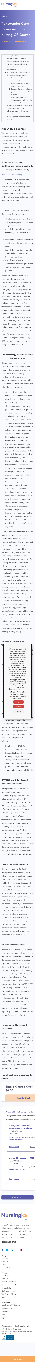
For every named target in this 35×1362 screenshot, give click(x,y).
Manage (18, 711)
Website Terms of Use (9, 1285)
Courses (4, 1311)
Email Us (4, 1279)
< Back (4, 16)
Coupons (4, 1262)
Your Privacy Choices (9, 1294)
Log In (3, 1318)
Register (4, 1314)
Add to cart (14, 1147)
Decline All (18, 706)
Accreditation (6, 1268)
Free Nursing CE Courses (10, 1305)
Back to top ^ (17, 1197)
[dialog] (18, 681)
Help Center (6, 1276)
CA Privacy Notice (8, 1291)
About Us (4, 1258)
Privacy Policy (6, 1288)
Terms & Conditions (8, 1282)
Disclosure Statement (10, 175)
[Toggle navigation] (32, 5)
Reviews (4, 1265)
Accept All (18, 702)
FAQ (3, 1297)
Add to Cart (17, 1359)
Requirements (6, 1308)
